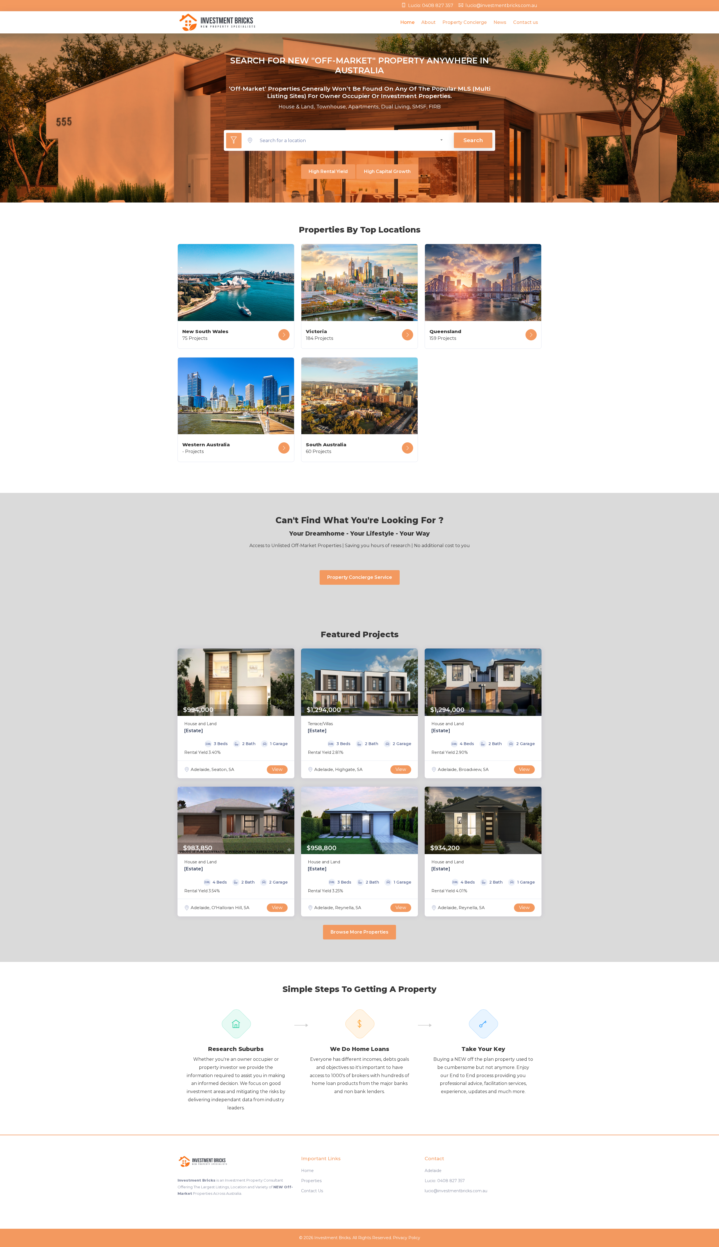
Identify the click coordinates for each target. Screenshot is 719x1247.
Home (407, 22)
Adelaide (433, 1170)
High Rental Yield (328, 171)
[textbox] (351, 141)
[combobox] (351, 141)
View (277, 769)
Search (473, 140)
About (428, 22)
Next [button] (289, 682)
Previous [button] (183, 682)
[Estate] (193, 730)
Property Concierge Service (359, 577)
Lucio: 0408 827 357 (430, 5)
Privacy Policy (406, 1237)
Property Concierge (464, 22)
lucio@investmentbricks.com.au (501, 5)
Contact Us (312, 1190)
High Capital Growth (387, 171)
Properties (311, 1180)
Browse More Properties (359, 932)
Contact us (525, 22)
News (499, 22)
